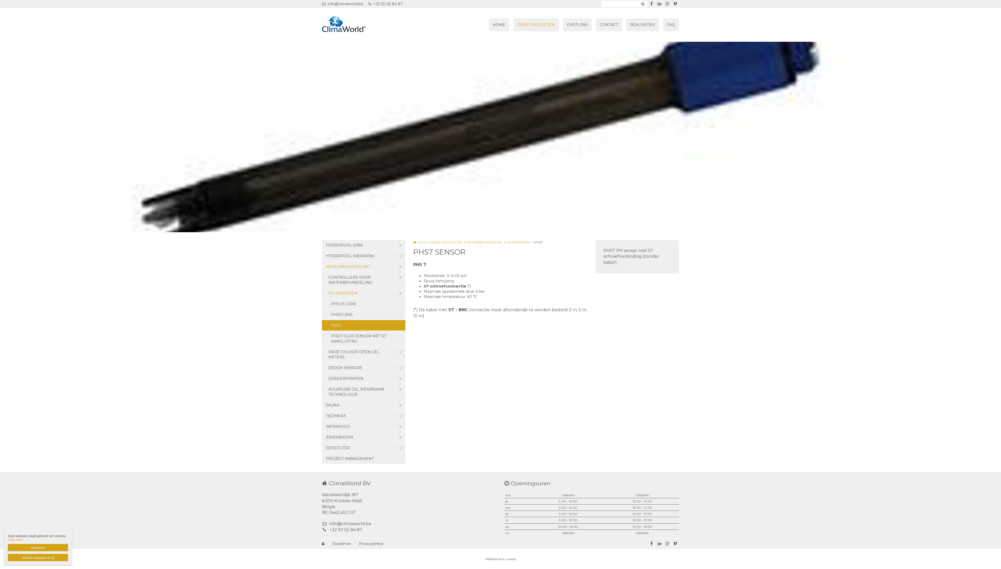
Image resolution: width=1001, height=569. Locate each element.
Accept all (38, 547)
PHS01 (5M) (341, 314)
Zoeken (643, 4)
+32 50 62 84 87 (388, 4)
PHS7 (336, 325)
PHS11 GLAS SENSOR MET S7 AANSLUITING (358, 339)
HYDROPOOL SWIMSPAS (350, 256)
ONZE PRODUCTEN (536, 24)
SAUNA (332, 405)
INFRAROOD (338, 426)
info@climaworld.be (345, 4)
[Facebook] (651, 4)
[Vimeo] (675, 4)
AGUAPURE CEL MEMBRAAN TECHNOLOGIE (356, 392)
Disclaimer (341, 543)
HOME (499, 24)
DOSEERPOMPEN (345, 378)
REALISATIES (642, 24)
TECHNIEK (336, 416)
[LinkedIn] (659, 4)
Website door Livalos (500, 559)
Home (421, 242)
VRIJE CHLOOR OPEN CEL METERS (353, 355)
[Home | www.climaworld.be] (351, 25)
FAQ (671, 24)
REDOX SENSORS (345, 368)
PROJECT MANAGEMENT (350, 458)
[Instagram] (667, 4)
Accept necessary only (38, 557)
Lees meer (15, 539)
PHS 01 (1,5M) (343, 304)
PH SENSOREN (343, 293)
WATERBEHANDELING (348, 266)
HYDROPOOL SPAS (344, 245)
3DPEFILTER (338, 448)
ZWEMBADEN (339, 437)
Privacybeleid (371, 543)
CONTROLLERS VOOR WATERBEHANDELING (350, 280)
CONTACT (609, 24)
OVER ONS (577, 24)
